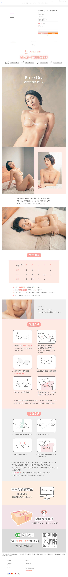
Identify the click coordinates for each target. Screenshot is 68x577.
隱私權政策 (9, 567)
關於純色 (9, 564)
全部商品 (2, 6)
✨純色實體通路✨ (10, 563)
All (4, 6)
